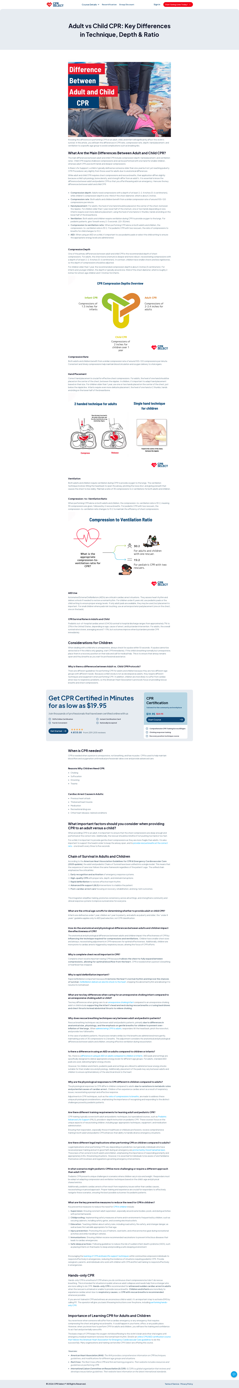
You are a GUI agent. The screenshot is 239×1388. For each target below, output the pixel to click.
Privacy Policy (186, 1384)
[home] (54, 4)
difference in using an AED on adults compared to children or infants (112, 1055)
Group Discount (126, 4)
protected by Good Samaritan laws (149, 1150)
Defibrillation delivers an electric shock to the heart (103, 982)
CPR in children (120, 1206)
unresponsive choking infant (121, 1002)
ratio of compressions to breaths (124, 1096)
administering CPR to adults (108, 1028)
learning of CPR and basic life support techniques (106, 1256)
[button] (90, 4)
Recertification (109, 4)
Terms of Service (172, 1384)
